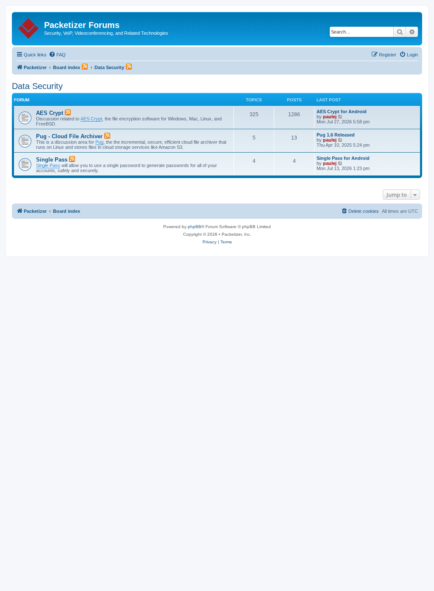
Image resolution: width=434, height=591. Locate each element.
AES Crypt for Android (342, 111)
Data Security (37, 86)
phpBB (194, 226)
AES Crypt (49, 113)
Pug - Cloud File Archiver (69, 136)
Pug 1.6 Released (336, 134)
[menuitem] (57, 55)
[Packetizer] (29, 26)
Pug (99, 142)
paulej (330, 116)
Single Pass (51, 159)
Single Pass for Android (343, 158)
